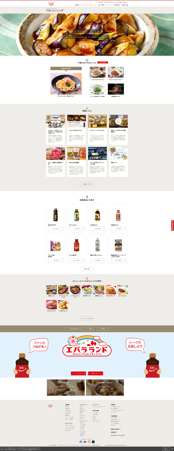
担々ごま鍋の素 (82, 431)
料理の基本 (75, 390)
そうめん (71, 37)
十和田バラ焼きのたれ (84, 421)
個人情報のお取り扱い (96, 445)
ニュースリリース (114, 412)
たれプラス (82, 419)
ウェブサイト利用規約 (26, 449)
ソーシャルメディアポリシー (75, 445)
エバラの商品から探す (69, 428)
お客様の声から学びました (116, 419)
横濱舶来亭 (82, 435)
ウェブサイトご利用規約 (52, 445)
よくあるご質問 (114, 418)
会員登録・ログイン (95, 373)
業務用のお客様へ (107, 2)
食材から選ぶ (67, 430)
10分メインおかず (77, 37)
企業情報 (123, 5)
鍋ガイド (94, 416)
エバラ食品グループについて (116, 406)
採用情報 (99, 2)
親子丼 (103, 37)
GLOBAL (115, 2)
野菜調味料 (67, 415)
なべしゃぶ (82, 430)
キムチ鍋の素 (82, 426)
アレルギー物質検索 (114, 423)
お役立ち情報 (101, 5)
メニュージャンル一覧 (87, 318)
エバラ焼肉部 (95, 414)
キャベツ (90, 37)
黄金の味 (94, 37)
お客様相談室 (117, 5)
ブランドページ (84, 5)
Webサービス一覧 (96, 421)
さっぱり (99, 37)
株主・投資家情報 (114, 408)
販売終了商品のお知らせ (115, 421)
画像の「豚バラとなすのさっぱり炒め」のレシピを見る (111, 54)
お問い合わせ (113, 425)
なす (83, 37)
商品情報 (77, 5)
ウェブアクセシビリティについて (62, 445)
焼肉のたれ (67, 406)
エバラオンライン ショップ (117, 435)
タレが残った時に (106, 390)
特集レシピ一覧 (87, 184)
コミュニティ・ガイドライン (86, 445)
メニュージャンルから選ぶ (70, 427)
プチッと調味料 (68, 412)
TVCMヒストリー (96, 419)
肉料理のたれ (67, 408)
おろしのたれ (82, 415)
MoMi (67, 37)
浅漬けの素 (82, 422)
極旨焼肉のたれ (82, 410)
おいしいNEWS (95, 412)
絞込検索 (103, 328)
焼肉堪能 (81, 412)
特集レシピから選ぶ (69, 425)
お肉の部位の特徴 (58, 390)
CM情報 (94, 418)
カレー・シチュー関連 (69, 417)
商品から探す (87, 269)
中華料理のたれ (68, 410)
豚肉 (86, 37)
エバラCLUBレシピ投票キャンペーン (99, 406)
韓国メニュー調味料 (69, 419)
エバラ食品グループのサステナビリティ (118, 410)
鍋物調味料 (67, 413)
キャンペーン (109, 5)
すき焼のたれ (82, 428)
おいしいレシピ (93, 5)
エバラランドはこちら (78, 373)
